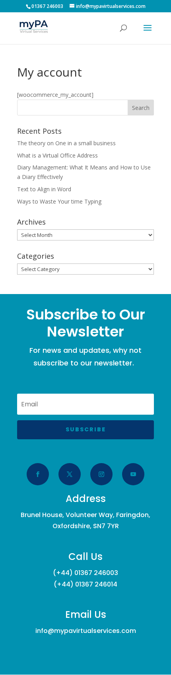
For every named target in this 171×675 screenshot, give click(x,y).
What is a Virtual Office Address (57, 155)
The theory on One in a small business (66, 143)
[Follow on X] (69, 474)
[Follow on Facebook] (38, 474)
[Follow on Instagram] (101, 474)
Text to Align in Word (44, 189)
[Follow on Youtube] (133, 474)
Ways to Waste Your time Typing (59, 201)
